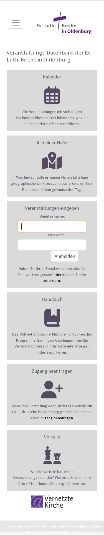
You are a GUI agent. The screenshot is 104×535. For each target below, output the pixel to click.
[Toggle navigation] (16, 23)
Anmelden (65, 256)
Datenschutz (56, 531)
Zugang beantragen (56, 417)
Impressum (34, 531)
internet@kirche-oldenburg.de (73, 526)
